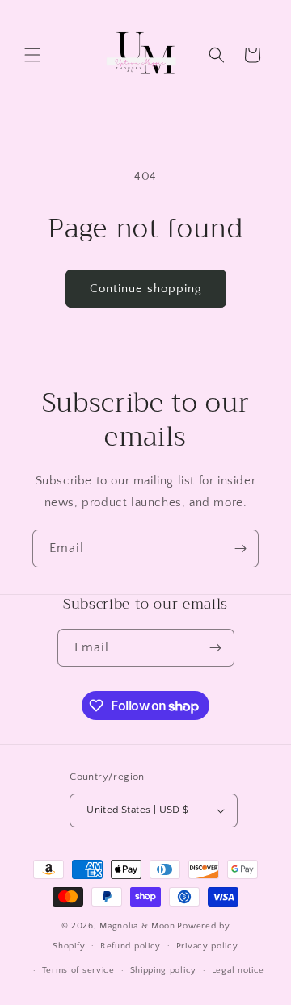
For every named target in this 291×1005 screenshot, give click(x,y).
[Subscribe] (240, 548)
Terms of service (78, 970)
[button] (32, 55)
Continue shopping (146, 288)
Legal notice (238, 970)
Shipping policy (163, 970)
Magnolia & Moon (137, 926)
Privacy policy (207, 946)
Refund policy (130, 946)
